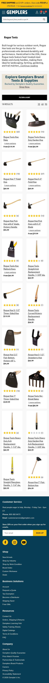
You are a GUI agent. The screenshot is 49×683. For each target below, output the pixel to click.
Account (6, 587)
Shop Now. (24, 86)
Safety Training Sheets (11, 627)
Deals (5, 575)
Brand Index (7, 568)
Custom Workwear (10, 571)
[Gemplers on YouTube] (24, 542)
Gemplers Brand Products (13, 663)
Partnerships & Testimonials (13, 660)
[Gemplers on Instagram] (14, 542)
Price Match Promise (11, 656)
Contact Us (7, 616)
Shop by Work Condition (12, 564)
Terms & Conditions (26, 6)
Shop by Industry (9, 561)
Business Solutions (13, 581)
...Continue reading (28, 65)
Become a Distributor (11, 597)
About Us (6, 649)
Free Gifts (6, 604)
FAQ (4, 637)
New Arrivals (7, 557)
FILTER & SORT (24, 97)
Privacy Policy (8, 670)
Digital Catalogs (9, 630)
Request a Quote (9, 590)
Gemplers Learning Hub (12, 623)
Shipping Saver (9, 601)
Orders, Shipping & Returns (13, 620)
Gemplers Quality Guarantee (14, 653)
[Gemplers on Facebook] (5, 542)
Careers (6, 667)
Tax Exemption (8, 594)
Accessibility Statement (12, 674)
